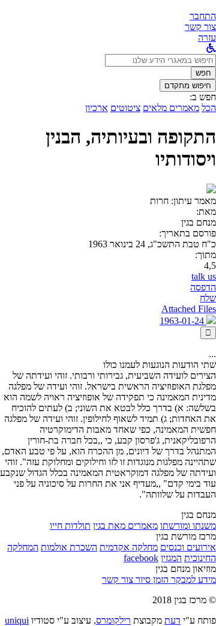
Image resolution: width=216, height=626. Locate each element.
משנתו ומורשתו (188, 525)
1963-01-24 (183, 321)
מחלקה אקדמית (129, 547)
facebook (141, 558)
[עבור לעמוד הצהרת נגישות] (211, 48)
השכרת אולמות (69, 547)
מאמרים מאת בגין (125, 525)
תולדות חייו (70, 525)
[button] (203, 16)
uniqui (17, 620)
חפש (203, 72)
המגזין (171, 558)
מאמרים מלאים (171, 108)
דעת (172, 620)
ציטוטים (125, 108)
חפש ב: (203, 97)
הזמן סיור (151, 579)
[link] (200, 27)
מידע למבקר (192, 579)
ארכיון (96, 108)
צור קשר (117, 579)
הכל (209, 108)
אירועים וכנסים (188, 547)
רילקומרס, (112, 620)
